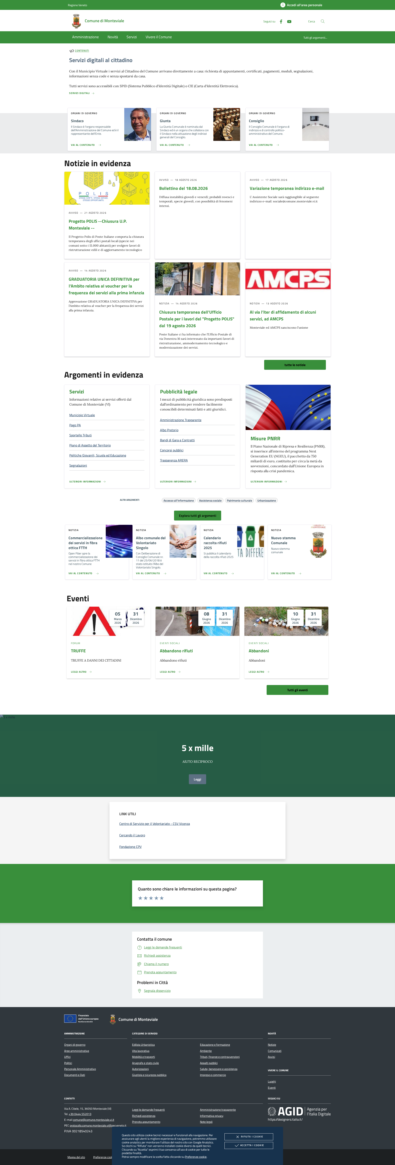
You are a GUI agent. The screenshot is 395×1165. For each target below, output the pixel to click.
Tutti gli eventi (297, 689)
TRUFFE (78, 650)
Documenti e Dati (74, 1075)
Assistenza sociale (210, 500)
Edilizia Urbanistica (143, 1044)
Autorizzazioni (140, 1069)
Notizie (272, 1044)
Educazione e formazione (215, 1044)
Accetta (252, 1145)
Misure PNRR (265, 438)
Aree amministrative (76, 1051)
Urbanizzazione (266, 500)
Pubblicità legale (178, 391)
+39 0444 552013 (80, 1114)
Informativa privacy (211, 1116)
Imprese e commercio (213, 1075)
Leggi (197, 779)
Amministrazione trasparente (218, 1109)
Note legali (206, 1122)
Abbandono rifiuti (176, 650)
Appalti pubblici (209, 1063)
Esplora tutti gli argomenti (197, 515)
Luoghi (272, 1081)
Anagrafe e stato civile (145, 1063)
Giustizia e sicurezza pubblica (149, 1075)
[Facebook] (279, 21)
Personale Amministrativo (80, 1069)
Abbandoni (259, 650)
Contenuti (82, 51)
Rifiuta (252, 1136)
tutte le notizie (295, 364)
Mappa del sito (76, 1157)
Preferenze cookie (196, 1157)
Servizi (76, 391)
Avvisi (271, 1057)
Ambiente (206, 1051)
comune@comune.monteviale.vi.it (93, 1119)
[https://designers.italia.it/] (299, 1111)
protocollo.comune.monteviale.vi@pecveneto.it (98, 1125)
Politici (68, 1063)
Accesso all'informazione (179, 500)
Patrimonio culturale (239, 500)
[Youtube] (287, 21)
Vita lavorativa (140, 1051)
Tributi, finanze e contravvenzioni (220, 1057)
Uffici (67, 1057)
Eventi (272, 1087)
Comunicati (274, 1051)
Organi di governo (74, 1044)
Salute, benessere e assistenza (218, 1069)
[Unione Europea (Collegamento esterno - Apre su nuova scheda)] (82, 1019)
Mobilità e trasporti (143, 1057)
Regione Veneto (77, 5)
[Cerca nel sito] (322, 21)
